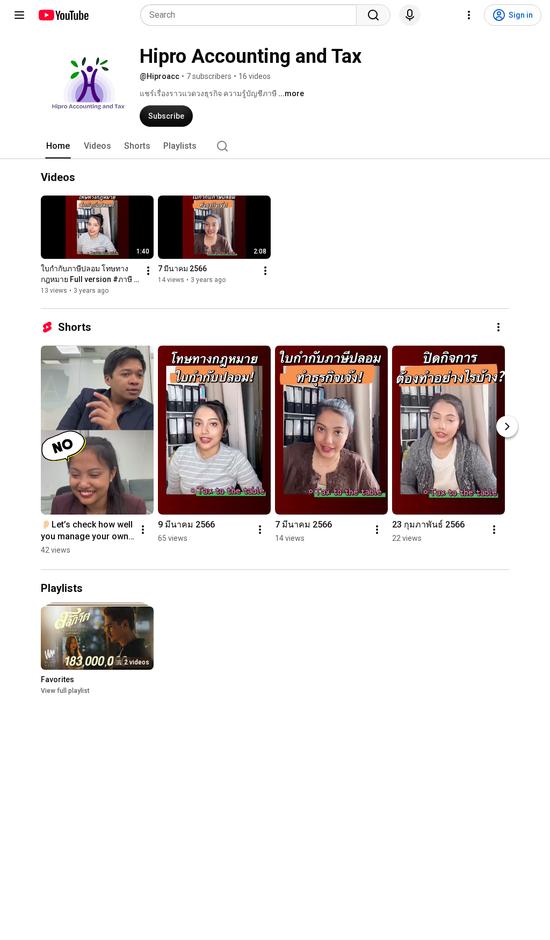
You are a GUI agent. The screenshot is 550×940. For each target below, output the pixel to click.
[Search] (373, 15)
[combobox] (251, 15)
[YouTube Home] (63, 15)
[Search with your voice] (410, 15)
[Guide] (19, 15)
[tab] (58, 146)
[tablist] (275, 146)
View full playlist (65, 691)
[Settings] (468, 15)
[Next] (507, 426)
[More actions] (148, 270)
